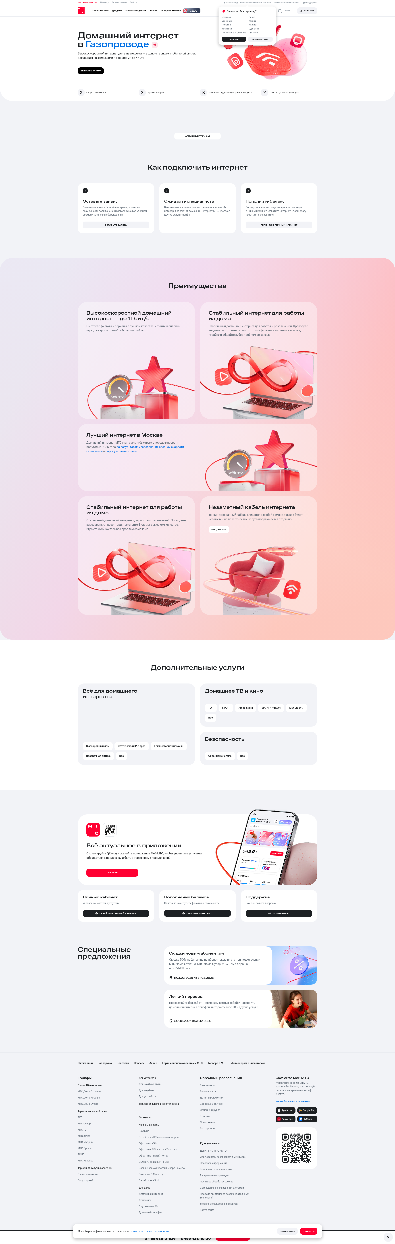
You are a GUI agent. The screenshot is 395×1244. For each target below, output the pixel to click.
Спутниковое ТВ (148, 1206)
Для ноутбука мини (150, 1084)
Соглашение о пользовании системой (222, 1188)
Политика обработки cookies (216, 1182)
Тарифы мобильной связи (92, 1111)
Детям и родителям (211, 1098)
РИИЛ (81, 1154)
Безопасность (208, 1091)
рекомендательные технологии (149, 1231)
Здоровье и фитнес (211, 1104)
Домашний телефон (150, 1212)
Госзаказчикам (119, 2)
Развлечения (207, 1085)
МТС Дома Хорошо (89, 1098)
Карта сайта (207, 1210)
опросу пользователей (121, 451)
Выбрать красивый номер (154, 1162)
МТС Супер (84, 1124)
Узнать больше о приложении (293, 1101)
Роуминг (144, 1131)
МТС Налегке (85, 1161)
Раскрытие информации (214, 1175)
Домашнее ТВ (147, 1200)
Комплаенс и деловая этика (216, 1169)
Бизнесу (104, 2)
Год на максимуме (88, 1174)
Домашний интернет (151, 1194)
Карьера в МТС (217, 1063)
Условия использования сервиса (219, 1204)
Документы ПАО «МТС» (214, 1151)
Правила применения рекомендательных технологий (224, 1196)
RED (80, 1117)
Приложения (207, 1122)
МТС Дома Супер (88, 1104)
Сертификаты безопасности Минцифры (223, 1157)
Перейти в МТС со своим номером (159, 1137)
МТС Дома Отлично (89, 1091)
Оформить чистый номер (153, 1156)
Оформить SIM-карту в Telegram (158, 1149)
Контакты (123, 1063)
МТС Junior (84, 1136)
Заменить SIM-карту (151, 1174)
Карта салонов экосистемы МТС (182, 1063)
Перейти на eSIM (149, 1180)
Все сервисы (207, 1128)
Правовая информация (213, 1163)
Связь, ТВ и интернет (90, 1085)
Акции (153, 1063)
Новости (139, 1063)
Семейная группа (210, 1110)
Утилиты (205, 1116)
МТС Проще (84, 1148)
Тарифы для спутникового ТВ (95, 1168)
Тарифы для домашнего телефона (159, 1104)
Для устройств (147, 1078)
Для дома (144, 1188)
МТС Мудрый (85, 1142)
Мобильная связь (149, 1125)
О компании (85, 1063)
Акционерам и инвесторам (248, 1063)
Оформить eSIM (148, 1143)
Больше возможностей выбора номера (162, 1168)
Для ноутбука (146, 1090)
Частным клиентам (87, 2)
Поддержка (105, 1063)
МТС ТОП (83, 1130)
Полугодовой (85, 1180)
